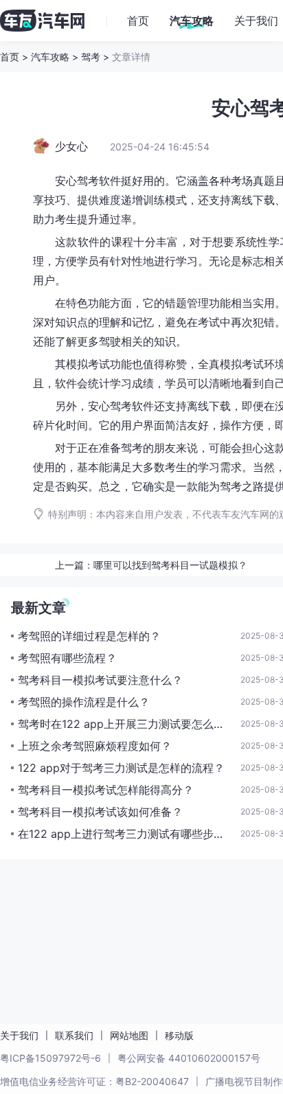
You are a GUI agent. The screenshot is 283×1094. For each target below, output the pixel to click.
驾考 (90, 56)
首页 (9, 56)
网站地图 (129, 1035)
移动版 (179, 1035)
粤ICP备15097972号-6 (50, 1058)
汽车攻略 (50, 56)
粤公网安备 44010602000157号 (188, 1058)
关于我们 (19, 1035)
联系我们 (74, 1035)
